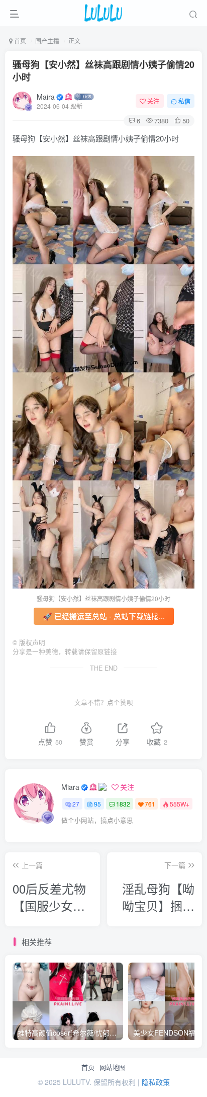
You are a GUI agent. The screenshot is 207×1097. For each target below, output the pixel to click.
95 (97, 803)
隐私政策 (156, 1082)
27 (75, 803)
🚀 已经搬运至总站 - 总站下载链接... (104, 616)
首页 (87, 1067)
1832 (123, 803)
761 (150, 803)
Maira (46, 97)
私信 (184, 101)
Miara (70, 787)
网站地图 (112, 1067)
